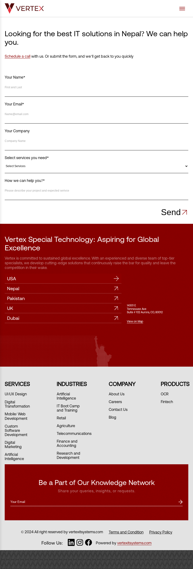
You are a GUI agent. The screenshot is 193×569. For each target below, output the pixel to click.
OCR (165, 394)
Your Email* (14, 104)
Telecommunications (74, 433)
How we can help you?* (25, 180)
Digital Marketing (13, 444)
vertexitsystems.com (134, 543)
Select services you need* (27, 158)
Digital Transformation (17, 404)
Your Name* (15, 77)
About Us (117, 394)
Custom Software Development (16, 430)
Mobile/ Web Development (16, 416)
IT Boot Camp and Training (68, 408)
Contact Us (118, 409)
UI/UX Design (16, 394)
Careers (115, 402)
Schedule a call (17, 56)
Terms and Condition (126, 532)
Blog (112, 417)
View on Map (135, 321)
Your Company (17, 131)
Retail (61, 418)
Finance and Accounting (67, 443)
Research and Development (68, 455)
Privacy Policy (160, 532)
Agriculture (66, 426)
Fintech (167, 402)
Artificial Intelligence (14, 456)
